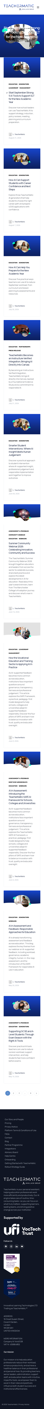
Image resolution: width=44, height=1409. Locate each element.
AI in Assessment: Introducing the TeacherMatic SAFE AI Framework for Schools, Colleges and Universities (22, 797)
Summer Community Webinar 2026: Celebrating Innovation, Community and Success (22, 548)
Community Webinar (17, 535)
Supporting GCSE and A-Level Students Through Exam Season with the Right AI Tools (21, 1036)
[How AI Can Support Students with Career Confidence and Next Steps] (22, 158)
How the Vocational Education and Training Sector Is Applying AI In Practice (21, 662)
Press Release (15, 350)
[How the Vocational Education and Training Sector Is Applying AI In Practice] (22, 632)
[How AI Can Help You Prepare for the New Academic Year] (22, 245)
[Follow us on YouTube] (22, 1246)
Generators (24, 84)
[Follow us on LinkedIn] (16, 1246)
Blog (7, 1141)
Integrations (10, 1148)
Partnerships (24, 347)
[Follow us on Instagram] (11, 1246)
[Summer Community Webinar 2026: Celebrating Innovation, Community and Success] (22, 514)
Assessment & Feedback (19, 531)
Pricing (8, 1123)
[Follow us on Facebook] (6, 1246)
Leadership (13, 88)
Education (13, 84)
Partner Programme (13, 1145)
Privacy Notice (11, 1126)
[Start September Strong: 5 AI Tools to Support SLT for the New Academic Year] (22, 67)
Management (25, 88)
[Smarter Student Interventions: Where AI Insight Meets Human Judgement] (22, 424)
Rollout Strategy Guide (15, 1167)
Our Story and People (14, 1119)
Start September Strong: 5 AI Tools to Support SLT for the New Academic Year (21, 97)
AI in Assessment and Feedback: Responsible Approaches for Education (22, 929)
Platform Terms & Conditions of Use (20, 1130)
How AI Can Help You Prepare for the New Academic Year (19, 270)
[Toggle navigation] (37, 7)
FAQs (7, 1134)
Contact (8, 1137)
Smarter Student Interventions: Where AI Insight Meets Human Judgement (21, 450)
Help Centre (10, 1156)
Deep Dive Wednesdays (18, 782)
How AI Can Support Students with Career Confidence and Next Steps (20, 184)
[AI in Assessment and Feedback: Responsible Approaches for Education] (22, 900)
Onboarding (10, 1159)
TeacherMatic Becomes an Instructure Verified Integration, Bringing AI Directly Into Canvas (21, 359)
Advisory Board (11, 1152)
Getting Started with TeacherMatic (20, 1163)
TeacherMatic (12, 1404)
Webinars (23, 539)
